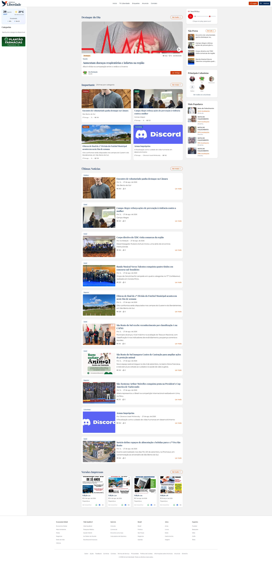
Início (115, 3)
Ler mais (178, 189)
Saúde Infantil (87, 533)
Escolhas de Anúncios (90, 539)
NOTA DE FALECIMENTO (203, 118)
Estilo (166, 533)
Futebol (194, 526)
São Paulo (141, 533)
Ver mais (175, 85)
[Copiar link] (102, 505)
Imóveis (113, 526)
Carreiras (106, 553)
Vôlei (193, 533)
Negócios (59, 536)
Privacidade (135, 553)
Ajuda (92, 553)
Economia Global (61, 526)
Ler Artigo (176, 73)
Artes (166, 526)
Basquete (195, 529)
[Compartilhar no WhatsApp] (96, 505)
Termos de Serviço (123, 553)
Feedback (98, 553)
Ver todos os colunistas (201, 95)
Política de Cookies (146, 553)
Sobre (86, 553)
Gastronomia (169, 536)
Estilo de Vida (60, 539)
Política (140, 529)
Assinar (266, 3)
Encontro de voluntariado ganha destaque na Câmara (105, 110)
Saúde (85, 59)
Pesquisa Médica (88, 529)
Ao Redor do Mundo (89, 536)
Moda (58, 533)
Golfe (193, 536)
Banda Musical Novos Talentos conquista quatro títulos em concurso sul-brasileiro (206, 60)
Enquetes (136, 3)
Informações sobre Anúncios (163, 553)
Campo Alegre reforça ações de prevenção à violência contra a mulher (205, 44)
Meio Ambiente (61, 529)
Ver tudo (175, 17)
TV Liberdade (124, 3)
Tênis (193, 539)
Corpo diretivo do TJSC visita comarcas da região (140, 237)
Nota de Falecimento (206, 108)
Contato (154, 3)
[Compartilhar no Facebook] (99, 505)
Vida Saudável (87, 526)
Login (254, 3)
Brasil (139, 526)
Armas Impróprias (142, 146)
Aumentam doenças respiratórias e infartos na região (113, 62)
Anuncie (145, 3)
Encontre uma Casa (116, 533)
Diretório (185, 553)
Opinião (140, 539)
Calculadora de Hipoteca (118, 536)
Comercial (113, 529)
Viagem (167, 539)
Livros (167, 529)
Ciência (58, 543)
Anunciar (177, 553)
